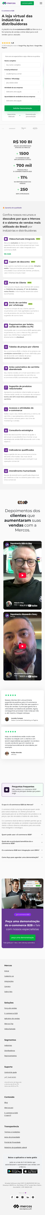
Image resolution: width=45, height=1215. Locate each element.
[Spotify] (33, 1197)
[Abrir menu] (41, 3)
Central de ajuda (10, 1072)
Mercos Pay (8, 1023)
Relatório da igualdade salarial (15, 1147)
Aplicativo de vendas (12, 1018)
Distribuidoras (9, 1050)
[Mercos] (8, 3)
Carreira (7, 986)
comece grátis (27, 3)
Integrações (9, 981)
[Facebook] (12, 1197)
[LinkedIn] (27, 1197)
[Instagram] (22, 1197)
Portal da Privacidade (12, 1142)
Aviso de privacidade (12, 1137)
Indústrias (8, 1045)
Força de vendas (10, 1008)
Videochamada (9, 1029)
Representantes (10, 1056)
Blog (6, 1102)
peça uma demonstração (22, 938)
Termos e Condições (12, 1132)
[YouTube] (17, 1197)
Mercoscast (8, 1108)
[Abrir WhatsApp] (39, 1209)
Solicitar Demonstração (22, 108)
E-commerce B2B (11, 1013)
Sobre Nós (8, 991)
